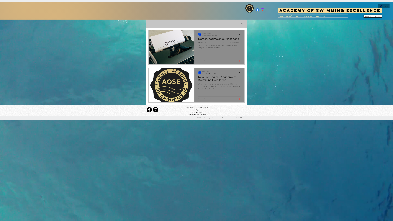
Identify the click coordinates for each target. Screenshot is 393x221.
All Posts (151, 24)
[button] (242, 24)
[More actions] (240, 34)
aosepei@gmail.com (197, 110)
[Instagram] (262, 10)
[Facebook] (257, 10)
